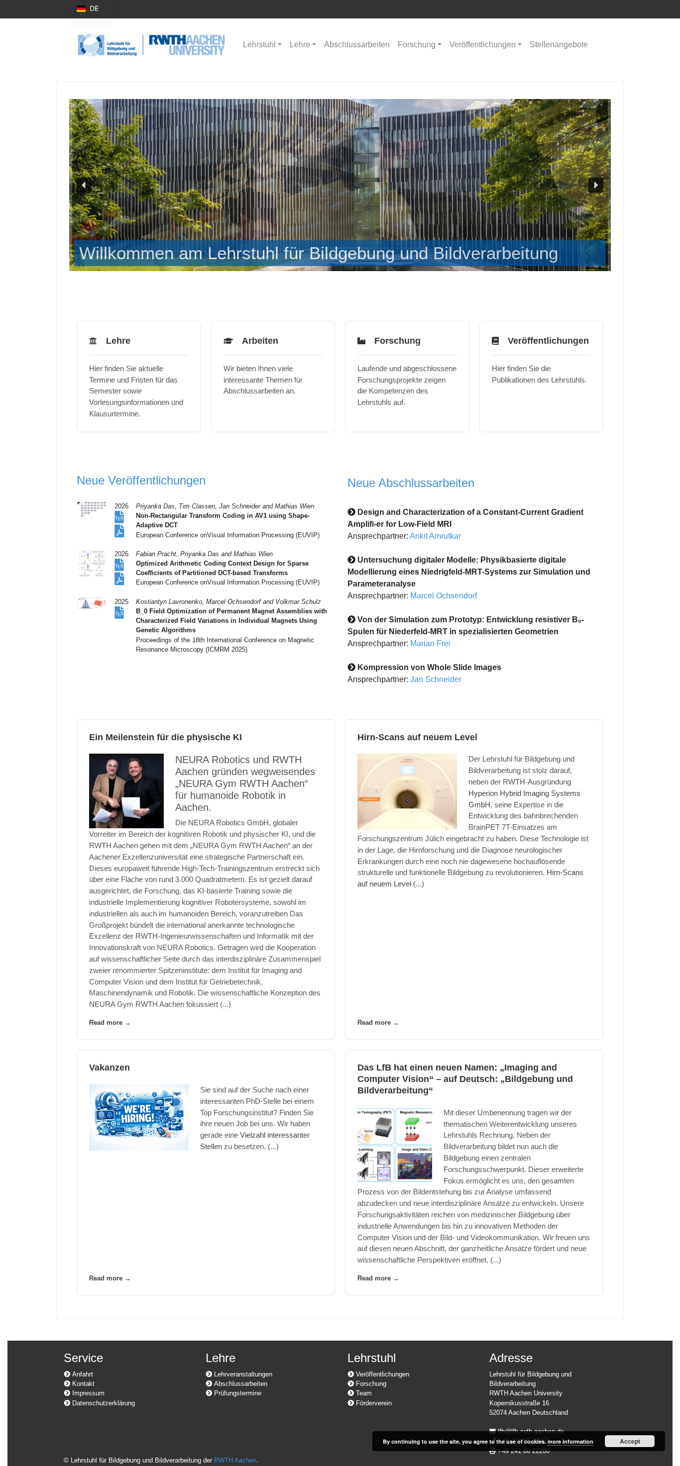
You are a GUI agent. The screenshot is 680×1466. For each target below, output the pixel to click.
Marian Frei (430, 643)
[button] (340, 185)
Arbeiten (257, 341)
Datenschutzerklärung (102, 1403)
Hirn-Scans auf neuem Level (417, 737)
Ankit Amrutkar (435, 536)
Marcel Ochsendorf (443, 595)
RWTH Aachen (235, 1460)
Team (363, 1393)
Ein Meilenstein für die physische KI (165, 737)
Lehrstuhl (259, 44)
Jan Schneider (435, 679)
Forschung (417, 44)
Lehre (300, 44)
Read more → (110, 1022)
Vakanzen (109, 1068)
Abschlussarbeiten (357, 44)
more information (570, 1441)
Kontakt (82, 1383)
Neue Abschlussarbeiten (410, 482)
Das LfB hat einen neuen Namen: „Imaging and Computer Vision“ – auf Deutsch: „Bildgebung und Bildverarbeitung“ (465, 1079)
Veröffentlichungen (483, 44)
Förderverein (373, 1403)
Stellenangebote (559, 44)
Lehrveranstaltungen (242, 1374)
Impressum (87, 1393)
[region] (340, 185)
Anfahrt (81, 1374)
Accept (630, 1441)
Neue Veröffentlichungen (141, 480)
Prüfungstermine (236, 1393)
